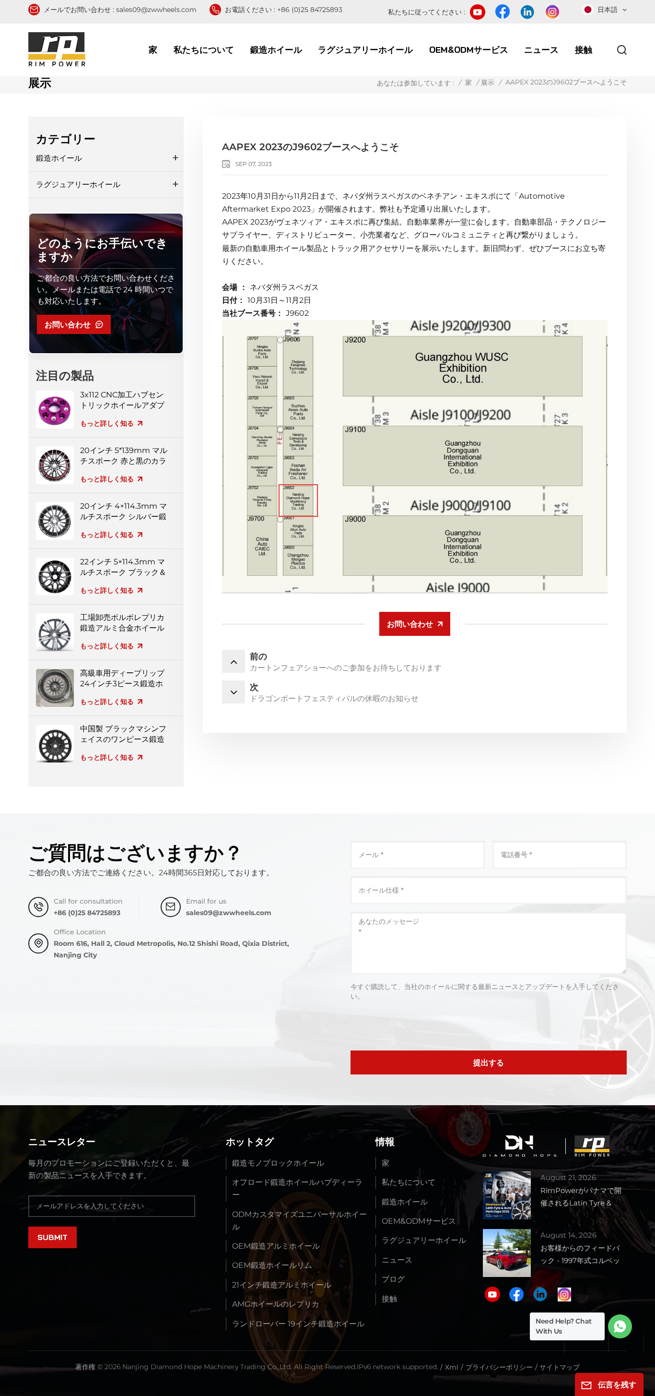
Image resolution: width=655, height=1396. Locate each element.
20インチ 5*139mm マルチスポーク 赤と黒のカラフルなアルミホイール (123, 456)
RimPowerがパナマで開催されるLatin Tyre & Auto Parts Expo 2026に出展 (582, 1197)
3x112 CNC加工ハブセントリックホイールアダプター (122, 400)
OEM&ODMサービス (468, 49)
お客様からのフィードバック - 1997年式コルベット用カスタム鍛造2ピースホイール (582, 1255)
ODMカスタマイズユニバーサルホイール (299, 1220)
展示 (487, 82)
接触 (583, 49)
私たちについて (204, 49)
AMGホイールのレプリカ (275, 1304)
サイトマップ (559, 1367)
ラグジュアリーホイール (365, 49)
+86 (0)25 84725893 (309, 9)
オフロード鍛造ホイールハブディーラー (297, 1188)
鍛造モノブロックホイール (278, 1163)
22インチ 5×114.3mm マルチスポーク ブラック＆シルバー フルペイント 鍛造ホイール (124, 567)
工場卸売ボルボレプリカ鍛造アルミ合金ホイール (122, 622)
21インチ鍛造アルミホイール (281, 1284)
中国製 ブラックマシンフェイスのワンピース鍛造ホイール (123, 734)
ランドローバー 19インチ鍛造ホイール (298, 1323)
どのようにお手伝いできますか (102, 249)
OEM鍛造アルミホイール (276, 1246)
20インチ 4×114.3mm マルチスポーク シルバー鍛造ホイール (123, 511)
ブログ (393, 1279)
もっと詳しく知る (107, 423)
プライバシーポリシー (499, 1367)
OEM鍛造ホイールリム (272, 1265)
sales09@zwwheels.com (156, 9)
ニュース (541, 49)
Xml (451, 1367)
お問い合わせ (68, 324)
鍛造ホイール (276, 49)
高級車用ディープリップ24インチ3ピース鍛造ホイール (122, 678)
